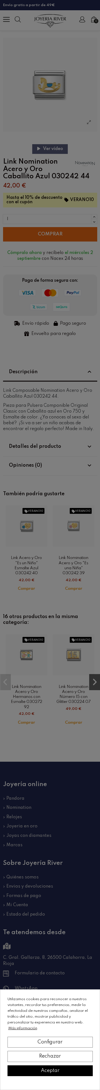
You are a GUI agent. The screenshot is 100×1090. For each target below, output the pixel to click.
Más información (22, 1028)
